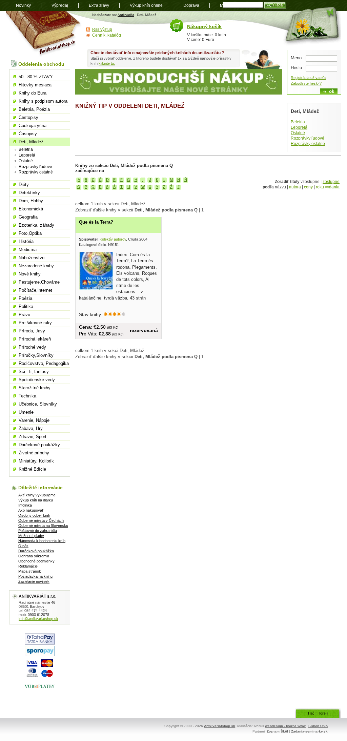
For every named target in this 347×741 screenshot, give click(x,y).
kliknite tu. (107, 63)
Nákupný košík (204, 26)
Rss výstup (102, 29)
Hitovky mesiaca (35, 84)
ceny (308, 187)
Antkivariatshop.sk (219, 726)
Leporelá (299, 127)
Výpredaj (60, 5)
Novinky (23, 5)
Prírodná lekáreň (35, 339)
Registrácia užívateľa (308, 78)
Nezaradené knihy (36, 265)
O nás (23, 546)
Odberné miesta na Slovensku (43, 525)
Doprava (191, 5)
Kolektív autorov (113, 239)
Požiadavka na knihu (35, 576)
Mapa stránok (29, 571)
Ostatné (298, 132)
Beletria (298, 122)
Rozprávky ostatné (308, 143)
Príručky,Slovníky (36, 355)
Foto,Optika (30, 233)
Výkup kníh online (146, 5)
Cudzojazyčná (32, 125)
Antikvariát (126, 15)
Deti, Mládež (31, 141)
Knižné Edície (32, 469)
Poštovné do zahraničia (37, 531)
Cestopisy (28, 117)
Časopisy (28, 133)
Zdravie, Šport (32, 436)
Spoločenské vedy (37, 379)
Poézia (25, 298)
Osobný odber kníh (34, 515)
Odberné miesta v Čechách (41, 520)
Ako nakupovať (30, 510)
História (26, 241)
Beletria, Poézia (34, 109)
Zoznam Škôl (277, 731)
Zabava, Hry (31, 428)
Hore (322, 713)
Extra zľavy (99, 5)
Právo (24, 314)
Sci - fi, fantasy (34, 371)
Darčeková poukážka (36, 551)
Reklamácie (28, 566)
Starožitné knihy (34, 387)
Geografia (28, 217)
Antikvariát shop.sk (44, 34)
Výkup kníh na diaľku (35, 500)
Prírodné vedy (32, 347)
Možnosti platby (31, 536)
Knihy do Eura (32, 93)
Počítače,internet (35, 290)
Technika (27, 395)
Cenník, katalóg (106, 35)
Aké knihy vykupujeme (37, 495)
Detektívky (29, 192)
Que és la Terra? (96, 222)
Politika (26, 306)
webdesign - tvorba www (285, 726)
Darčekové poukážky (39, 444)
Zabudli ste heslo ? (306, 83)
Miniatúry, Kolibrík (36, 461)
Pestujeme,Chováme (39, 282)
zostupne (331, 181)
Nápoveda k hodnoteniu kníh (41, 541)
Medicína (28, 249)
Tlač (310, 713)
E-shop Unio (318, 726)
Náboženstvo (31, 257)
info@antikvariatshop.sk (38, 619)
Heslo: (297, 67)
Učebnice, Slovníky (38, 404)
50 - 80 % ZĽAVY (36, 76)
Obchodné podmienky (36, 561)
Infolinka (25, 505)
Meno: (297, 57)
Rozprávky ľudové (307, 138)
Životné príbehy (34, 452)
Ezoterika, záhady (36, 225)
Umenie (26, 412)
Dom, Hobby (31, 200)
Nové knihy (30, 273)
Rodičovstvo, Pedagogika (44, 363)
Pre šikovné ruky (35, 322)
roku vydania (328, 187)
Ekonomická (31, 208)
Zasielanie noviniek (33, 581)
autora (295, 187)
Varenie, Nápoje (34, 420)
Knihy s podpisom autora (43, 101)
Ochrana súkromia (33, 556)
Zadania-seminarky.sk (309, 731)
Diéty (24, 184)
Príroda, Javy (32, 330)
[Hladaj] (275, 5)
